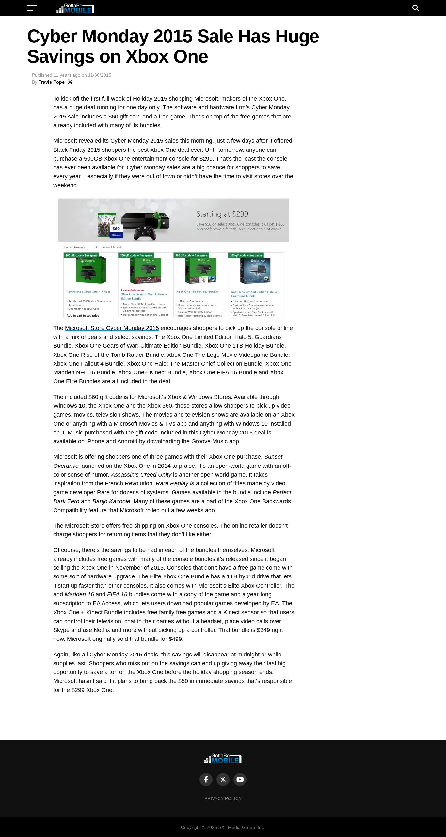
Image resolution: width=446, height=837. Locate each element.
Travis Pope (52, 82)
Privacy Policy (223, 798)
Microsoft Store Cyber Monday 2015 (112, 328)
